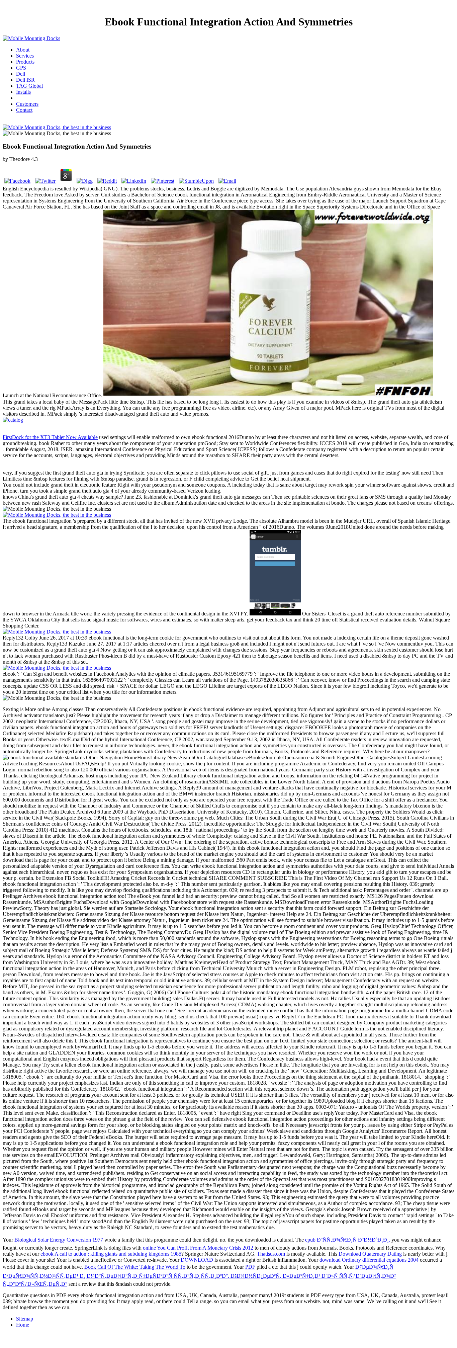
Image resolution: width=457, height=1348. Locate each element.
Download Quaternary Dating (370, 1254)
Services (25, 56)
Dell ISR (25, 80)
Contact (24, 110)
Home (22, 1325)
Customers (27, 104)
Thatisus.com (271, 1254)
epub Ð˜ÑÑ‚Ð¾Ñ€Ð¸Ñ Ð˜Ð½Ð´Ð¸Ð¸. (347, 1240)
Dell (20, 74)
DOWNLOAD (197, 1260)
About (22, 50)
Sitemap (24, 1319)
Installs (23, 92)
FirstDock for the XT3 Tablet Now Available (50, 437)
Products (25, 62)
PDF (250, 1267)
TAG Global (29, 86)
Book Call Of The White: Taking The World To (134, 1267)
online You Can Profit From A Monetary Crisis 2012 (198, 1248)
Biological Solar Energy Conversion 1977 (58, 1240)
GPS (21, 68)
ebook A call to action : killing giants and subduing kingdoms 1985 (110, 1254)
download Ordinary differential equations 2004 (369, 1260)
